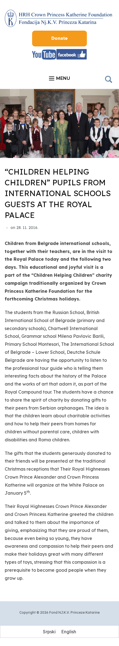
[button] (59, 78)
